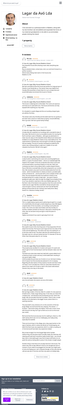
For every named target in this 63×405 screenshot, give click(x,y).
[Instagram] (53, 391)
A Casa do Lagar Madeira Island (32, 200)
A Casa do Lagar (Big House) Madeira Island (36, 63)
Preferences (29, 399)
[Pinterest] (50, 391)
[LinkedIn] (48, 391)
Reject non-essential (18, 399)
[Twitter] (45, 391)
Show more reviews (42, 357)
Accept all (7, 399)
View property (28, 46)
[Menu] (60, 3)
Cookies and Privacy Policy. (24, 395)
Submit (58, 381)
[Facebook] (42, 391)
